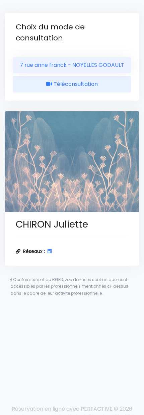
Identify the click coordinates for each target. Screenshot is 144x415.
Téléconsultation (75, 84)
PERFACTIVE (97, 409)
